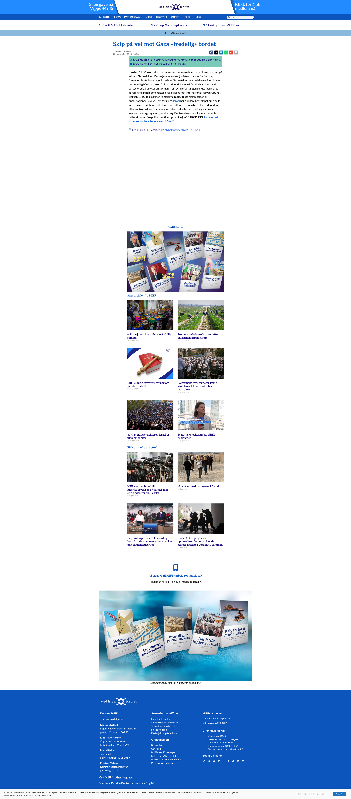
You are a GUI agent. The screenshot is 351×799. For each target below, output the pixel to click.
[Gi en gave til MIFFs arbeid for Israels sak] (175, 567)
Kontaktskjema (115, 719)
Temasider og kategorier (164, 726)
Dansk (115, 783)
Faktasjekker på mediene (164, 733)
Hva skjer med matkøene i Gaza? (198, 486)
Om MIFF (156, 748)
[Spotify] (233, 761)
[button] (216, 52)
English (150, 783)
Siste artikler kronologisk (164, 722)
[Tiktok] (224, 761)
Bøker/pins (161, 17)
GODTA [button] (339, 794)
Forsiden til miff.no (161, 718)
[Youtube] (214, 761)
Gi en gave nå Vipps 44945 (101, 6)
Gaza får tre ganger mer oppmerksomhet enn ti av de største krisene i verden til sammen (200, 541)
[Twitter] (209, 761)
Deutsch (126, 783)
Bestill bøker (175, 227)
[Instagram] (219, 761)
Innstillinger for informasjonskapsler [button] (312, 794)
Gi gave (117, 17)
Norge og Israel (159, 729)
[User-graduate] (243, 761)
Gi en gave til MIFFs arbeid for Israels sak (175, 575)
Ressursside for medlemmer (166, 759)
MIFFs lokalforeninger (163, 752)
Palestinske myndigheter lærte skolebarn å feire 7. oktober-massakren (197, 386)
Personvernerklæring (162, 763)
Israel (176, 100)
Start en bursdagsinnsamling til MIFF (225, 749)
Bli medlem (104, 17)
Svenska (103, 783)
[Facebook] (205, 761)
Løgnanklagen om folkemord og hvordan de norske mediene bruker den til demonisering (149, 541)
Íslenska (138, 783)
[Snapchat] (238, 761)
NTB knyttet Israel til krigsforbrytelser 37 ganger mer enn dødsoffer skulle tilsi (147, 490)
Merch (199, 17)
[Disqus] (175, 176)
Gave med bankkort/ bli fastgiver (223, 739)
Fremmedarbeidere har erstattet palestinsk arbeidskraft (198, 336)
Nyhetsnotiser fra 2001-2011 (182, 129)
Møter (149, 17)
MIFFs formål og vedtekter (165, 755)
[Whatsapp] (229, 761)
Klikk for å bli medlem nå (247, 6)
